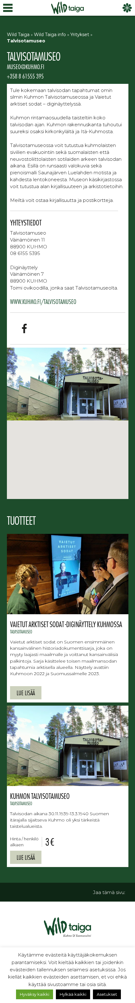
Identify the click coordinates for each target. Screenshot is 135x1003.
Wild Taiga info (50, 34)
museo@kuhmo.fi (25, 66)
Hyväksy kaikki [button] (34, 994)
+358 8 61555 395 (25, 76)
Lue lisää (26, 693)
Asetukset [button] (107, 994)
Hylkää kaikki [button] (73, 994)
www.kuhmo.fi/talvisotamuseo (43, 301)
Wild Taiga (18, 34)
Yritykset (79, 34)
